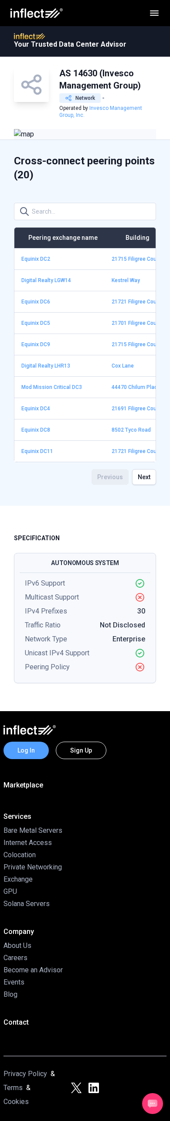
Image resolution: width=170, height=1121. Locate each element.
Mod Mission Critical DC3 (51, 387)
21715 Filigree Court (136, 259)
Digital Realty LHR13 (45, 366)
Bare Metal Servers (32, 830)
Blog (10, 994)
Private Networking (32, 867)
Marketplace (23, 785)
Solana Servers (26, 904)
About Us (17, 945)
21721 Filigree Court (136, 302)
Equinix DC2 (35, 259)
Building (138, 237)
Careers (15, 958)
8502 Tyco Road (131, 430)
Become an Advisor (33, 970)
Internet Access (27, 842)
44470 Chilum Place (136, 387)
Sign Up (81, 750)
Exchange (18, 879)
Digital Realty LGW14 (46, 280)
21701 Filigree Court (136, 323)
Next (144, 477)
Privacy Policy (25, 1074)
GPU (10, 891)
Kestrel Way (126, 280)
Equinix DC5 (35, 323)
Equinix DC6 (35, 302)
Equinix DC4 (35, 408)
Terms (13, 1088)
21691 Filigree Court (136, 408)
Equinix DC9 (35, 344)
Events (13, 982)
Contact (16, 1022)
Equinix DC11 (37, 451)
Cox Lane (123, 366)
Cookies (16, 1101)
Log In (26, 750)
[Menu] (154, 13)
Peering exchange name (63, 237)
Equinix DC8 (35, 430)
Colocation (19, 855)
